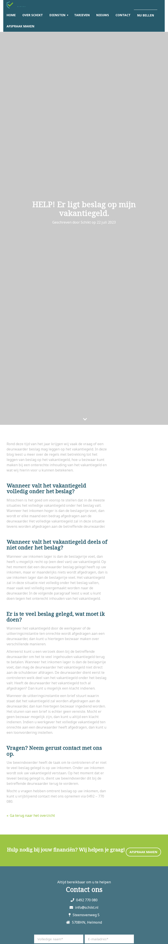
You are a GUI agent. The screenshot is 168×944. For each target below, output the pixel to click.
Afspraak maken (20, 26)
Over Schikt (32, 15)
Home (11, 15)
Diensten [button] (57, 15)
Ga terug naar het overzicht (32, 815)
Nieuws (102, 15)
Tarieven (82, 15)
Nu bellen (145, 15)
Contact (123, 15)
